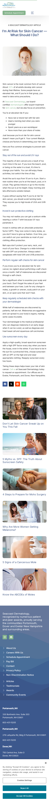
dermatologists (17, 105)
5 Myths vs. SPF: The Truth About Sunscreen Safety (22, 461)
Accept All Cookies (24, 796)
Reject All (24, 788)
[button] (5, 384)
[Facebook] (11, 637)
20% (11, 87)
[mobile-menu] (31, 13)
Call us (13, 369)
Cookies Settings (24, 780)
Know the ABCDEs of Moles (19, 594)
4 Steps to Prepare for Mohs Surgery (24, 494)
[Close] (46, 763)
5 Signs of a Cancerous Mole (19, 562)
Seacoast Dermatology (15, 101)
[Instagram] (5, 637)
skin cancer (11, 108)
